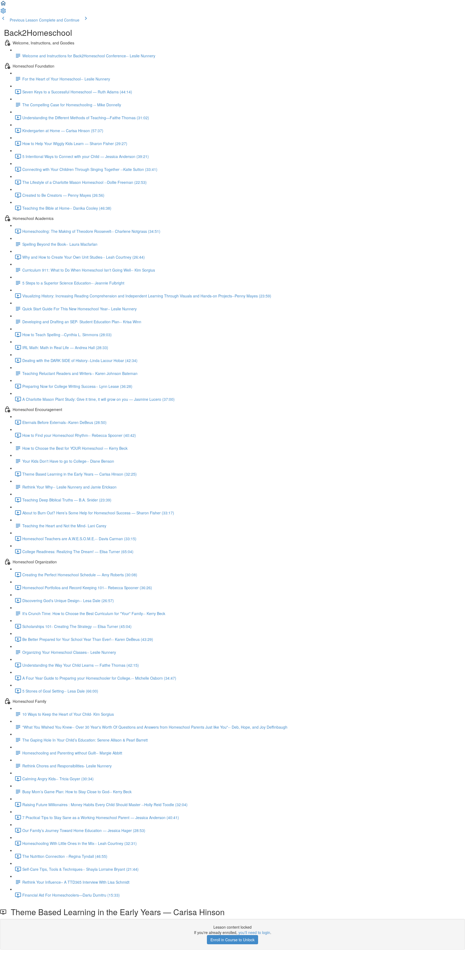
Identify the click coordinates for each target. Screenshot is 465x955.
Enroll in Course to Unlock (232, 939)
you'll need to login (254, 932)
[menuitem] (3, 12)
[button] (3, 5)
